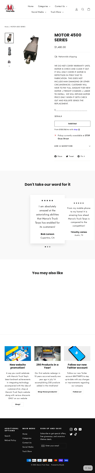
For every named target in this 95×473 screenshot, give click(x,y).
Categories (43, 6)
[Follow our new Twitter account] (77, 353)
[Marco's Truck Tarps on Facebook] (75, 429)
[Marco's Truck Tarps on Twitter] (71, 434)
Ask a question (63, 146)
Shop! (17, 404)
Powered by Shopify (57, 465)
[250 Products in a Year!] (47, 353)
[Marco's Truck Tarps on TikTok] (75, 434)
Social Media (38, 11)
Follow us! (77, 392)
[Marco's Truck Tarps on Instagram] (71, 429)
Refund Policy (10, 440)
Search (7, 436)
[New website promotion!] (18, 353)
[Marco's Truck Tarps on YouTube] (80, 429)
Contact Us (60, 6)
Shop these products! (47, 392)
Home (30, 6)
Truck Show (56, 11)
